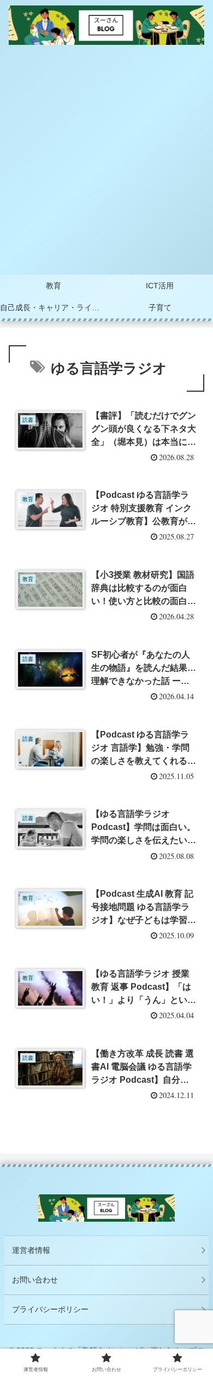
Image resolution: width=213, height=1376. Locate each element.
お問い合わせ (35, 1279)
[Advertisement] (106, 162)
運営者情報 (31, 1250)
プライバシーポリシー (50, 1309)
